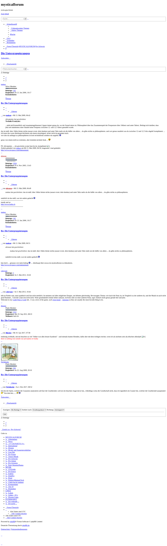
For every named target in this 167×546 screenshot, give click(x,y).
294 (14, 368)
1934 (15, 163)
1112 (14, 312)
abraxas (3, 156)
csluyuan (4, 271)
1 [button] (5, 78)
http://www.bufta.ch (8, 204)
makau (3, 84)
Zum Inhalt (5, 14)
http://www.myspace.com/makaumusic (15, 150)
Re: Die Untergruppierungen (14, 103)
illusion (3, 306)
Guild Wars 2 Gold (19, 300)
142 (14, 90)
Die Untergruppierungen (15, 53)
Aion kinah (56, 300)
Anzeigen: (7, 410)
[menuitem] (19, 28)
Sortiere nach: (27, 410)
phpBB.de (26, 525)
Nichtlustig (5, 362)
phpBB (12, 522)
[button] (6, 76)
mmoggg (65, 300)
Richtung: (50, 410)
